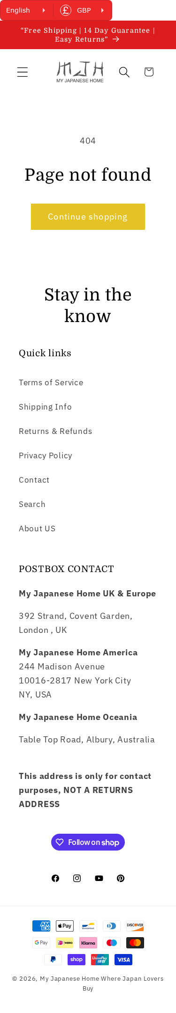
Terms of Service (51, 382)
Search (32, 504)
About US (37, 528)
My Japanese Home (69, 978)
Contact (34, 480)
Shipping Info (45, 407)
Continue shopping (88, 216)
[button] (22, 71)
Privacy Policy (45, 455)
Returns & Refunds (55, 431)
